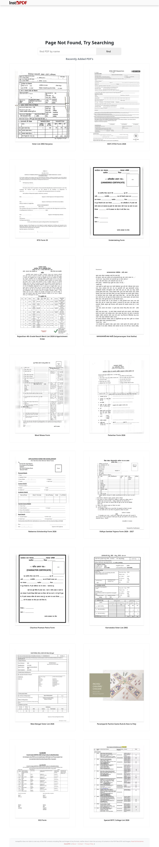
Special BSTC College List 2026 (116, 820)
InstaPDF (67, 844)
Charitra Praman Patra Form (42, 627)
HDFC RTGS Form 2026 (116, 144)
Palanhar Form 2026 (116, 435)
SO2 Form (42, 820)
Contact (80, 844)
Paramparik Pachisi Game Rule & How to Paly (116, 724)
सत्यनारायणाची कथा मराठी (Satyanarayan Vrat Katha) (117, 336)
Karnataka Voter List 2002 (116, 627)
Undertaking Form (117, 240)
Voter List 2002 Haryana (42, 144)
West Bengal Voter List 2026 (42, 724)
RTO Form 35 (42, 240)
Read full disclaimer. (137, 841)
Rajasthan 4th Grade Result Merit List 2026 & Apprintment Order (42, 337)
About (74, 844)
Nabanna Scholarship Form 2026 (42, 531)
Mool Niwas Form (42, 435)
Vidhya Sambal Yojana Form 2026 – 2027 (117, 531)
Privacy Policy (89, 844)
